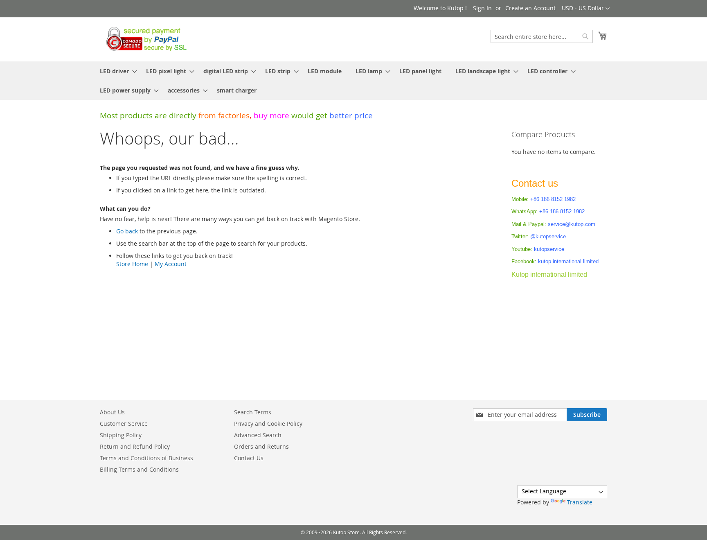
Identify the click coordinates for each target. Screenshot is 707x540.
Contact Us (248, 458)
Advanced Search (257, 435)
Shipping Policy (121, 435)
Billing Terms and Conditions (139, 469)
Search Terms (252, 412)
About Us (112, 412)
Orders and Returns (261, 446)
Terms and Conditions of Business (146, 458)
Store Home (132, 264)
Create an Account (530, 8)
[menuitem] (116, 71)
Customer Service (124, 423)
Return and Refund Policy (135, 446)
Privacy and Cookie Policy (268, 423)
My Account (171, 264)
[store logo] (144, 39)
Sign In (482, 8)
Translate (579, 502)
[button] (586, 8)
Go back (127, 231)
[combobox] (542, 36)
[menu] (353, 80)
